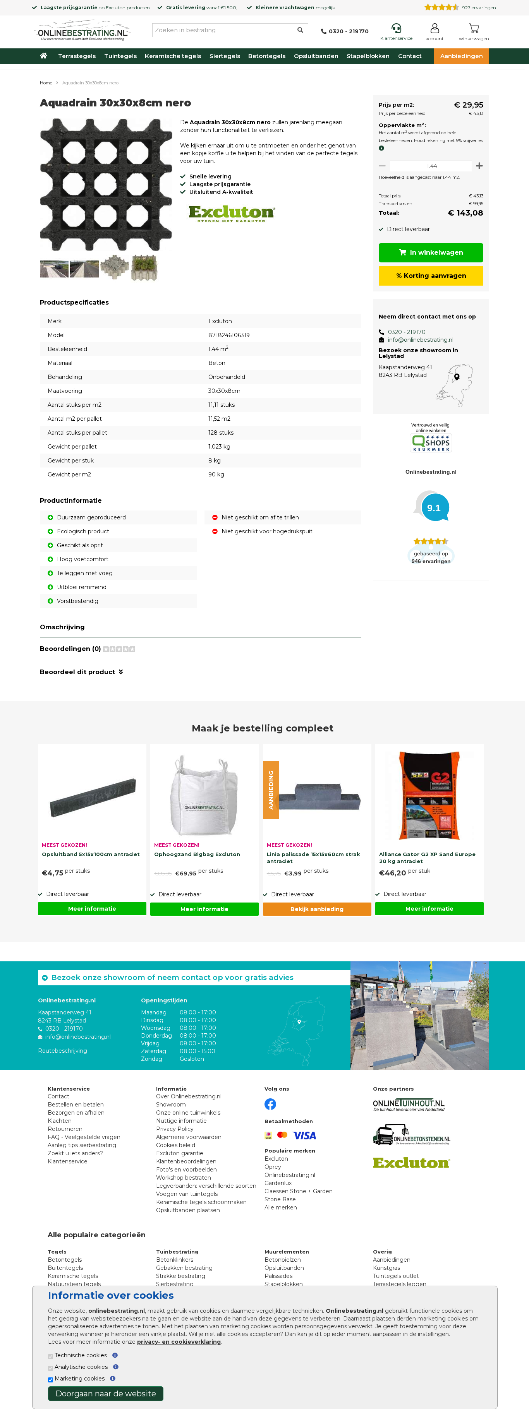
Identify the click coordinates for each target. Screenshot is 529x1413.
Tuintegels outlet (396, 1276)
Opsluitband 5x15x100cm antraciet (91, 854)
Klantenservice (68, 1161)
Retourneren (65, 1128)
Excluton (115, 7)
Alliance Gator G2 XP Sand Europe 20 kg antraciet (427, 857)
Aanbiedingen (461, 56)
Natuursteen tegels (74, 1284)
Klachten (60, 1120)
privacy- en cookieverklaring (179, 1341)
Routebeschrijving (62, 1050)
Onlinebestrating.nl (289, 1175)
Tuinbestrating (177, 1252)
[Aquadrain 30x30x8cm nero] (106, 185)
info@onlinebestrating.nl (420, 339)
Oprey (272, 1166)
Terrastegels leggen (399, 1284)
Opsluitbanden (316, 56)
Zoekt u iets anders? (75, 1153)
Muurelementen (286, 1252)
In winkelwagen (436, 252)
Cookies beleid (175, 1145)
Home (46, 83)
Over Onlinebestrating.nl (189, 1096)
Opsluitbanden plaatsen (188, 1210)
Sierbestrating (175, 1284)
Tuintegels (120, 56)
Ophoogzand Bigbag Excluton (197, 854)
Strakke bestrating (180, 1276)
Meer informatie (92, 908)
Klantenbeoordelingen (186, 1161)
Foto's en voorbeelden (186, 1169)
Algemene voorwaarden (189, 1137)
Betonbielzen (282, 1259)
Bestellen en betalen (76, 1104)
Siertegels (225, 56)
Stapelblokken (368, 56)
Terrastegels (77, 56)
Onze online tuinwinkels (188, 1112)
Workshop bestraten (183, 1177)
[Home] (82, 28)
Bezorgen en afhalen (76, 1112)
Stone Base (280, 1199)
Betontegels (266, 56)
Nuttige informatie (181, 1120)
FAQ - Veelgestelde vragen (84, 1137)
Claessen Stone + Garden (298, 1191)
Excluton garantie (179, 1153)
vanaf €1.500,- (202, 7)
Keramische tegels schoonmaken (201, 1202)
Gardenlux (278, 1183)
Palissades (278, 1276)
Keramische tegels (173, 56)
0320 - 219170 (407, 332)
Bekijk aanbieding (317, 909)
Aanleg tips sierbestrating (82, 1145)
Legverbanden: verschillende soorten (206, 1185)
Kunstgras (386, 1267)
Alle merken (280, 1207)
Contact (410, 56)
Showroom (171, 1104)
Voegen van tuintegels (187, 1193)
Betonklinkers (174, 1259)
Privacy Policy (175, 1128)
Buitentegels (65, 1267)
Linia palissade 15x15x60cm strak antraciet (313, 857)
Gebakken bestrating (184, 1267)
